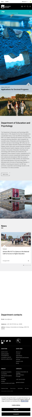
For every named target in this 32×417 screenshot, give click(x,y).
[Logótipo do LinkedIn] (10, 341)
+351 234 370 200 (20, 379)
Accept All (16, 414)
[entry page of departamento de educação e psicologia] (9, 12)
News (2, 1)
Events (7, 1)
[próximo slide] (30, 51)
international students (6, 375)
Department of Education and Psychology (15, 124)
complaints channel (6, 357)
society (3, 381)
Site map (26, 388)
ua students (4, 373)
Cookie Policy (24, 401)
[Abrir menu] (30, 6)
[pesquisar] (27, 6)
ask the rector (4, 352)
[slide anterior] (2, 51)
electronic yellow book (6, 359)
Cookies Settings (16, 405)
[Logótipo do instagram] (4, 341)
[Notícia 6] (30, 265)
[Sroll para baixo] (16, 94)
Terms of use (12, 388)
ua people (3, 379)
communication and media (7, 383)
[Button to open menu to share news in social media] (28, 261)
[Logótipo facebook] (1, 341)
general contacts (20, 382)
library (17, 363)
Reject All (16, 409)
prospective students (6, 372)
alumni (3, 377)
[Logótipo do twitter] (7, 341)
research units (19, 361)
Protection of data (4, 388)
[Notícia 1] (23, 265)
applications (19, 355)
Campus (5, 249)
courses (18, 353)
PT (25, 6)
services (18, 359)
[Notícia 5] (29, 265)
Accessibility (20, 388)
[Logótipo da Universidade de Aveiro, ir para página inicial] (6, 6)
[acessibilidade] (22, 6)
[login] (30, 1)
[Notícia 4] (27, 265)
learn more (5, 174)
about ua (18, 352)
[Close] (29, 398)
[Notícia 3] (26, 265)
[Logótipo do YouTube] (2, 343)
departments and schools (22, 357)
